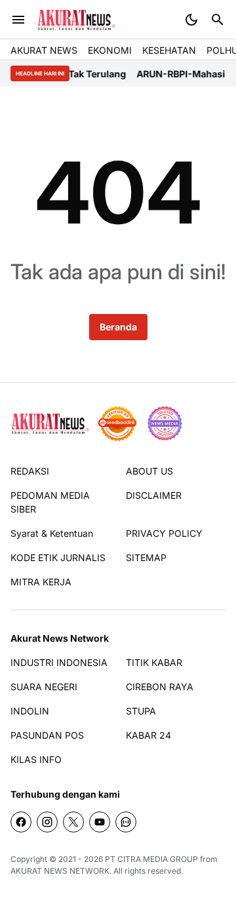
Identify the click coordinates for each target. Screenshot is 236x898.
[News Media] (164, 423)
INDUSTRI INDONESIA (59, 662)
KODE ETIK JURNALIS (58, 557)
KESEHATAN (169, 50)
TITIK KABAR (154, 662)
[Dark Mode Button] (191, 20)
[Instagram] (47, 821)
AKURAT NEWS (43, 50)
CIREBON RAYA (159, 686)
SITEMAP (146, 557)
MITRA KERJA (40, 581)
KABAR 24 (148, 735)
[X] (73, 821)
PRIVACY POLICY (164, 533)
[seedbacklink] (117, 423)
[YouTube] (99, 821)
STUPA (141, 710)
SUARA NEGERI (43, 686)
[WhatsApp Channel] (125, 821)
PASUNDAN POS (47, 735)
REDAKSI (29, 471)
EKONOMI (110, 50)
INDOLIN (29, 710)
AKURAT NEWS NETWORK (59, 871)
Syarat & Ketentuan (51, 533)
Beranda (118, 326)
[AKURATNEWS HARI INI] (76, 20)
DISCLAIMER (154, 495)
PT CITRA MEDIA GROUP (151, 859)
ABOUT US (149, 471)
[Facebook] (20, 821)
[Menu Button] (18, 20)
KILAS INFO (36, 759)
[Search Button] (218, 20)
